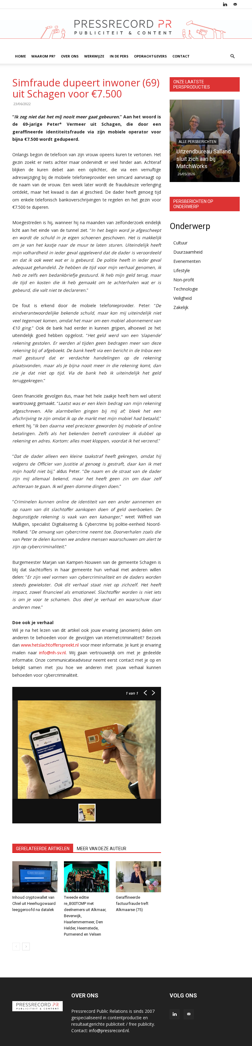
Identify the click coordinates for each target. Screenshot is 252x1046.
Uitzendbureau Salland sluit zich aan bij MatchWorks (203, 158)
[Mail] (235, 4)
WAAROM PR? (43, 56)
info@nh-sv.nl (52, 653)
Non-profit (183, 280)
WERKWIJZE (94, 56)
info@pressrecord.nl (109, 1030)
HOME (20, 56)
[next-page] (26, 946)
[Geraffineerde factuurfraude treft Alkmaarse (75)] (138, 876)
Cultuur (180, 243)
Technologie (185, 289)
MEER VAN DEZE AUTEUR (101, 848)
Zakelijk (180, 307)
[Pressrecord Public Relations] (126, 29)
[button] (232, 56)
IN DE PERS (119, 56)
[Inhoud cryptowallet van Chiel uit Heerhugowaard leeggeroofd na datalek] (34, 876)
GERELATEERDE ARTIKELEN (42, 848)
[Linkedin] (225, 4)
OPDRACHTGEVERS (150, 56)
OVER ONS (70, 56)
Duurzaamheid (188, 252)
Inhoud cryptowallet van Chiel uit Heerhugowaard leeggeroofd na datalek (34, 903)
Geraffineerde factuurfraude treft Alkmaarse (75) (132, 903)
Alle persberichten (197, 142)
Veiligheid (182, 298)
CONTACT (181, 56)
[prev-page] (16, 946)
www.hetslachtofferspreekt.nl (50, 645)
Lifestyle (181, 270)
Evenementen (187, 261)
